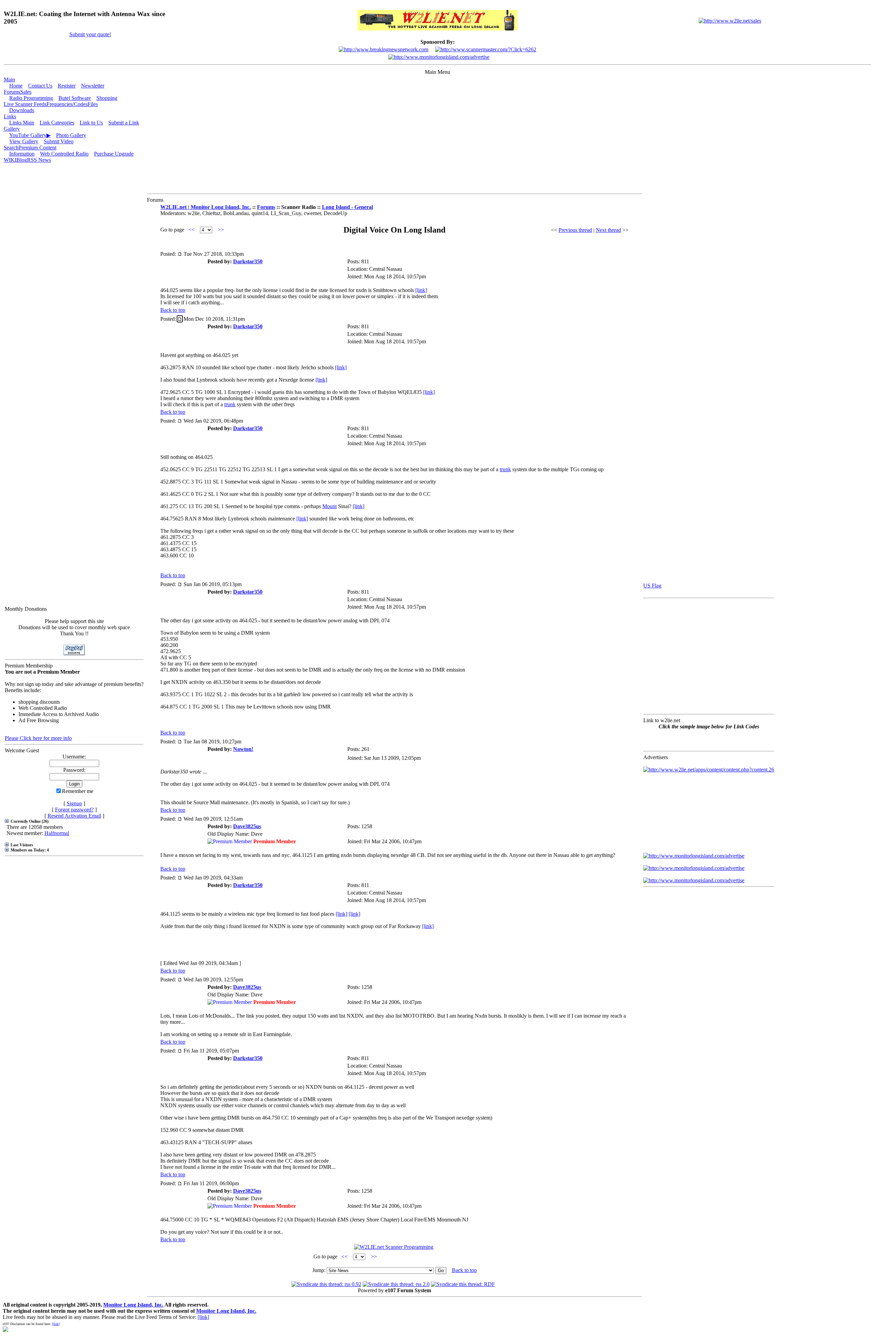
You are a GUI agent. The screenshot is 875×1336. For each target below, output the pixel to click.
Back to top (172, 310)
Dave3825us (247, 826)
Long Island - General (347, 207)
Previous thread (575, 230)
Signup (74, 803)
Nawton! (243, 749)
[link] (421, 290)
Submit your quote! (90, 34)
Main (9, 79)
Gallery (12, 129)
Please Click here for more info (38, 738)
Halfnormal (56, 833)
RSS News (39, 160)
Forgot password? (74, 809)
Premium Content (37, 147)
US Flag (652, 585)
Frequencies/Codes (67, 104)
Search (11, 147)
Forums (12, 92)
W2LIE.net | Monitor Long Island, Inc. (205, 207)
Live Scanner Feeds (25, 104)
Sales (25, 92)
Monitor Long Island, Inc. (133, 1305)
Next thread (608, 230)
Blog (21, 160)
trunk (229, 404)
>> (221, 230)
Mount (329, 506)
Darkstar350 (247, 261)
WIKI (10, 160)
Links (10, 116)
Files (93, 104)
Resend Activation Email (74, 816)
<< (191, 230)
